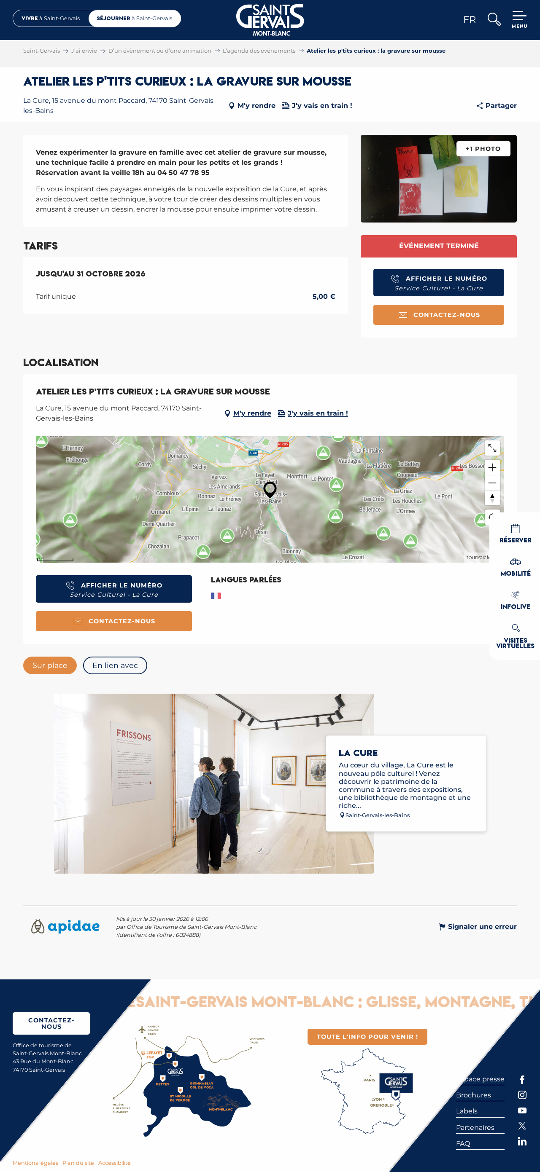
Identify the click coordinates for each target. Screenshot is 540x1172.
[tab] (50, 665)
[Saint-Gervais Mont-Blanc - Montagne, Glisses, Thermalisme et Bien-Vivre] (270, 20)
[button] (493, 20)
